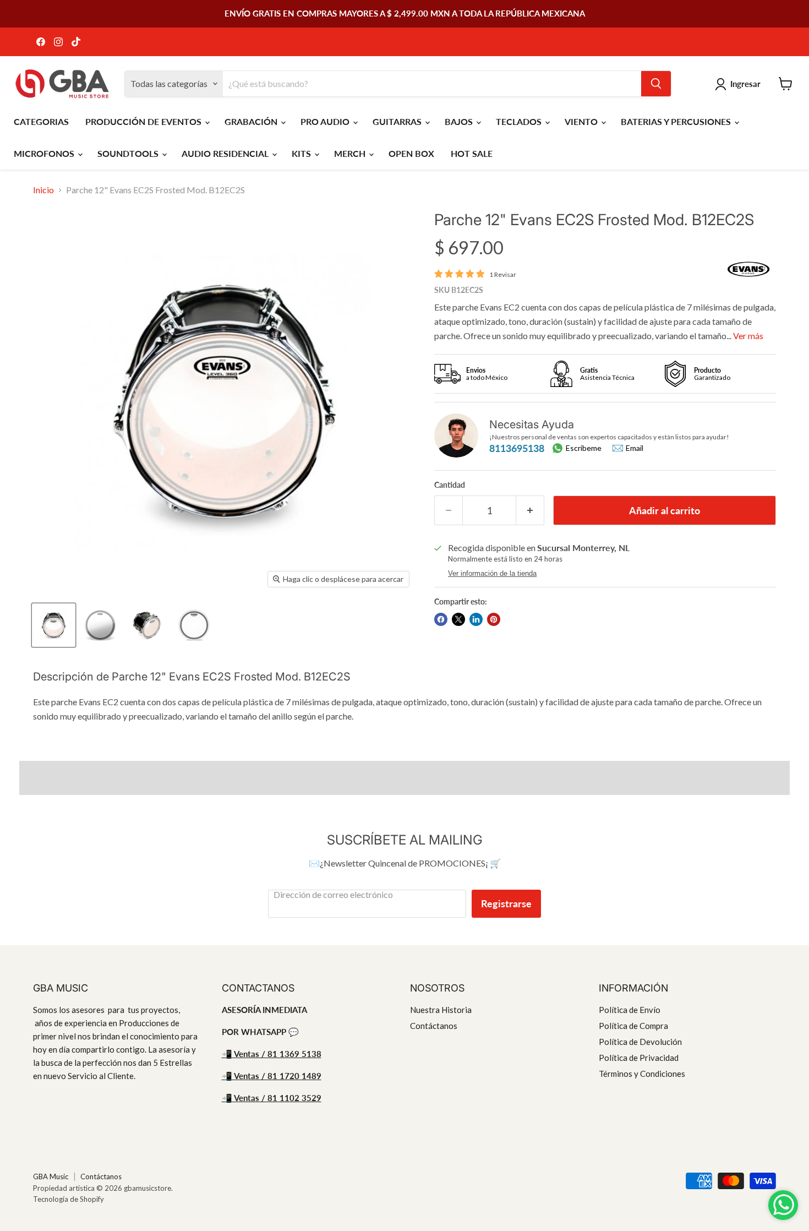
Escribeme (584, 448)
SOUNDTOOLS (129, 153)
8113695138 (516, 448)
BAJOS (460, 121)
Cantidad (449, 485)
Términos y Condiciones (642, 1074)
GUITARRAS (398, 121)
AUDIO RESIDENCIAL (226, 153)
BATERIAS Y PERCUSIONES (677, 121)
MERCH (351, 153)
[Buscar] (656, 83)
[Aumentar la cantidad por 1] (530, 510)
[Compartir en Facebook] (440, 619)
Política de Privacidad (639, 1058)
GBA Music (50, 1176)
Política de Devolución (640, 1042)
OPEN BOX (411, 153)
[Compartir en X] (458, 619)
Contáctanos (433, 1026)
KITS (302, 153)
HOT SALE (472, 153)
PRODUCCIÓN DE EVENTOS (144, 121)
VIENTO (582, 121)
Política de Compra (633, 1026)
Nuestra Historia (441, 1010)
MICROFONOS (45, 153)
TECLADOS (520, 121)
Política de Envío (629, 1010)
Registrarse (506, 903)
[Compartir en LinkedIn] (476, 619)
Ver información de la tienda (492, 574)
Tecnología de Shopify (68, 1199)
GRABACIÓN (252, 121)
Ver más (748, 335)
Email (634, 448)
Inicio (43, 190)
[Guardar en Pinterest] (493, 619)
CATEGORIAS (41, 121)
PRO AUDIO (326, 121)
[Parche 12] (53, 625)
